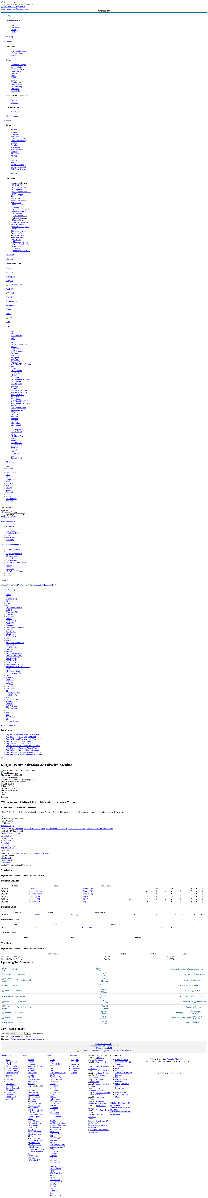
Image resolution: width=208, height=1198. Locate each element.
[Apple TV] (25, 585)
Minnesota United (37, 1149)
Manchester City (17, 136)
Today (13, 25)
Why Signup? (37, 1033)
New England (34, 1097)
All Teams (10, 255)
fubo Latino (15, 423)
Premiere (14, 440)
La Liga (14, 73)
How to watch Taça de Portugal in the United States (29, 853)
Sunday (14, 32)
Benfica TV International (10, 833)
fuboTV (14, 366)
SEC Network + (17, 445)
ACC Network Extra (19, 390)
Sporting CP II (34, 896)
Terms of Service (32, 1039)
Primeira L (10, 496)
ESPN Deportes (17, 351)
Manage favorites (9, 517)
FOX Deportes (16, 384)
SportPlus (14, 447)
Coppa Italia (15, 91)
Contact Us (119, 1088)
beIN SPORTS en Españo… (22, 364)
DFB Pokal (15, 89)
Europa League (16, 67)
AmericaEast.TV (17, 395)
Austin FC (17, 248)
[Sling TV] (15, 585)
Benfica (14, 160)
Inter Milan (15, 154)
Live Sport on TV (122, 1092)
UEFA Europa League (14, 571)
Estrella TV (15, 414)
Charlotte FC (17, 196)
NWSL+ (14, 438)
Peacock (14, 388)
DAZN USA (16, 373)
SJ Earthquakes (35, 1134)
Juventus (14, 152)
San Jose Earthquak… (20, 227)
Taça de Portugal (17, 86)
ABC (13, 334)
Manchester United (18, 138)
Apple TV (15, 360)
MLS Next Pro (16, 432)
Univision (14, 386)
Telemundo (15, 377)
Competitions (6, 544)
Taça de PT (10, 501)
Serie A (13, 76)
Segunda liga (6, 836)
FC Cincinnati (17, 194)
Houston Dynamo (19, 220)
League (7, 512)
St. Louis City (34, 1138)
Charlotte (32, 1101)
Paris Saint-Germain (18, 169)
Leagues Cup (16, 100)
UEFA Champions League (16, 562)
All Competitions (12, 116)
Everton (14, 143)
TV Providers (72, 1055)
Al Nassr (14, 173)
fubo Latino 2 (16, 425)
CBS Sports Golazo (18, 408)
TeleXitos (14, 449)
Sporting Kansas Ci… (21, 251)
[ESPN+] (54, 585)
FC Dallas (16, 229)
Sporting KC (35, 1160)
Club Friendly (16, 112)
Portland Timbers (18, 237)
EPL (7, 486)
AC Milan (14, 156)
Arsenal (14, 130)
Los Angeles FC (18, 224)
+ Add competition (13, 549)
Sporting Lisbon (35, 891)
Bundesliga (15, 78)
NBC (13, 342)
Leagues (9, 41)
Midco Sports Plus (18, 430)
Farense (16, 773)
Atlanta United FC (20, 216)
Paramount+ (15, 362)
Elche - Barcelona (103, 1071)
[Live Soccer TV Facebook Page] (99, 1123)
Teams (8, 120)
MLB (117, 1097)
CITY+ (13, 412)
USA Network (16, 371)
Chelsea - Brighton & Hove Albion (99, 1094)
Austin (32, 1158)
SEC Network (16, 443)
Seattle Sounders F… (21, 244)
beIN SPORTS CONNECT (56, 829)
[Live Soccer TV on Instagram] (99, 1132)
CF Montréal (18, 213)
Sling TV (75, 1060)
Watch (3, 793)
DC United (16, 203)
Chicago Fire (17, 189)
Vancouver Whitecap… (21, 222)
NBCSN (14, 375)
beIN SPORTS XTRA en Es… (18, 667)
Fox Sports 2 (16, 358)
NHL (128, 1095)
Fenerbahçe (15, 171)
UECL (8, 477)
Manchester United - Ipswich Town (97, 1102)
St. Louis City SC (19, 231)
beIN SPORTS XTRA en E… (22, 403)
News (8, 466)
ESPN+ (14, 355)
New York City (35, 1103)
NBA (117, 1095)
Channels (9, 259)
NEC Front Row (17, 436)
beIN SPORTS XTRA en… (55, 1139)
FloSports (14, 419)
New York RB (34, 1106)
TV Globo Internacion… (55, 1111)
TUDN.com (15, 454)
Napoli (13, 158)
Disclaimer (119, 1071)
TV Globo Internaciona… (21, 379)
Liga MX (14, 103)
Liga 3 (85, 896)
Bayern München (17, 165)
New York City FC (19, 198)
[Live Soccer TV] (8, 2)
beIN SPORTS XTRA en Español (99, 829)
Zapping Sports (16, 458)
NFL (122, 1095)
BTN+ (13, 406)
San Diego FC (18, 246)
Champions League (18, 65)
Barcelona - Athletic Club (96, 1080)
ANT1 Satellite (16, 397)
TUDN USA (16, 368)
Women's (9, 468)
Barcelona (14, 145)
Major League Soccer (19, 51)
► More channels (8, 725)
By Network (6, 819)
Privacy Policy (16, 1039)
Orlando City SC (19, 205)
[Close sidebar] (2, 758)
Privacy (118, 1068)
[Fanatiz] (46, 585)
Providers (118, 1075)
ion (12, 427)
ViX (12, 456)
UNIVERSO (16, 382)
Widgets (118, 1064)
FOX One (14, 421)
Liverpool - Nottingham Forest (96, 1089)
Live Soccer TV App (123, 1062)
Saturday (14, 30)
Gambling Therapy (174, 1059)
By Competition (17, 819)
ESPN (13, 340)
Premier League (17, 71)
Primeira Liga (16, 82)
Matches (9, 16)
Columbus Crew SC (21, 209)
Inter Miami (33, 1092)
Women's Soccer (121, 1060)
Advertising (119, 1066)
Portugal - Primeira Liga (10, 956)
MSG (13, 434)
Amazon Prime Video (19, 392)
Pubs (117, 1077)
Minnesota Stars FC (20, 242)
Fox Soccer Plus (17, 349)
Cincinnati (33, 1099)
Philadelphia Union (20, 211)
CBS (12, 338)
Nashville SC (17, 185)
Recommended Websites (121, 1080)
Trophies (4, 797)
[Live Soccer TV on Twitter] (99, 1127)
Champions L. (11, 472)
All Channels (11, 462)
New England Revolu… (21, 192)
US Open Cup (16, 53)
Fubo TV (75, 1062)
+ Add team (10, 526)
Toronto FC (17, 207)
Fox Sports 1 (16, 353)
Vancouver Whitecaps (32, 1128)
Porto (13, 162)
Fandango (14, 416)
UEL (8, 475)
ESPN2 (14, 347)
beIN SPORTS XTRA (19, 401)
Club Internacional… (20, 187)
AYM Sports (16, 399)
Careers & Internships (123, 1073)
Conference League (18, 69)
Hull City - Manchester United (96, 1059)
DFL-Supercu (11, 499)
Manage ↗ (10, 522)
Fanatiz (13, 331)
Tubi (12, 451)
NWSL (13, 55)
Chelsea (14, 132)
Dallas (31, 1136)
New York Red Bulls (20, 200)
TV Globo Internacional (15, 643)
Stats (3, 795)
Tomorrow (15, 27)
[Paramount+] (36, 585)
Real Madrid (15, 147)
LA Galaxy (17, 240)
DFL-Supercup (16, 84)
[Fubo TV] (5, 585)
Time (15, 512)
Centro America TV (18, 410)
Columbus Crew (36, 1114)
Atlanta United (35, 1123)
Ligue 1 (14, 80)
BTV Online (6, 840)
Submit (27, 1033)
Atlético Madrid (17, 149)
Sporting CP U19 (34, 927)
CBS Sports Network (19, 344)
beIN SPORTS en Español (16, 627)
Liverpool (14, 134)
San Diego (34, 1156)
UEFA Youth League (90, 927)
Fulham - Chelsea (102, 1073)
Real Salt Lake (18, 235)
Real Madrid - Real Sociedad (97, 1076)
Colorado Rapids (18, 233)
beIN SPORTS (16, 336)
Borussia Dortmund (18, 167)
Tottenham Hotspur (18, 141)
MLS (8, 481)
